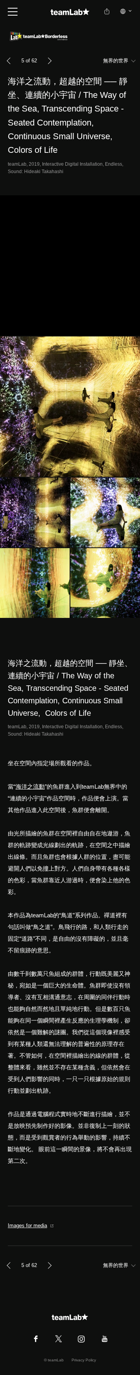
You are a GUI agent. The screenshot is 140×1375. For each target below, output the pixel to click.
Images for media (27, 1225)
